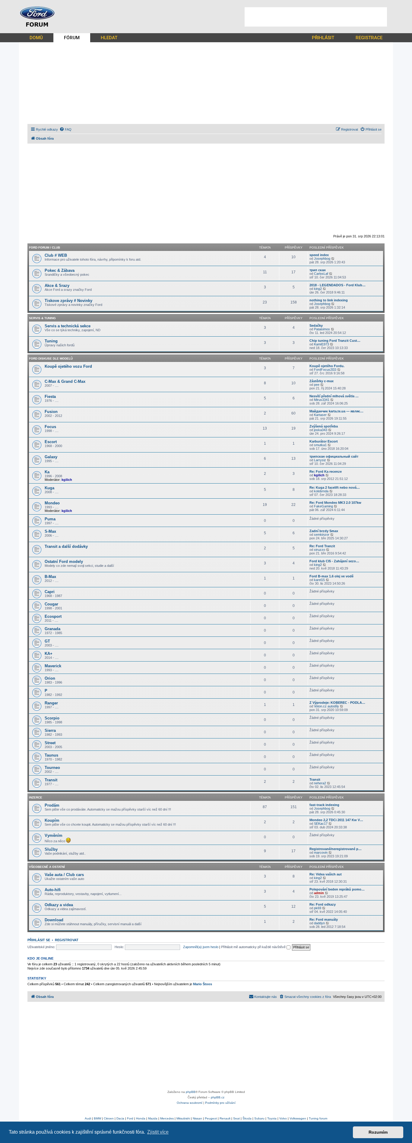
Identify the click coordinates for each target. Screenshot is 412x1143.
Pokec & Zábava (59, 270)
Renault (225, 1118)
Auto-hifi (53, 889)
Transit (51, 780)
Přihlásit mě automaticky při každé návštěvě (254, 947)
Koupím (52, 820)
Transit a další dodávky (66, 546)
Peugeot (211, 1118)
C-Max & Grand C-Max (65, 381)
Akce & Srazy (57, 285)
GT (47, 641)
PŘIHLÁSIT (323, 37)
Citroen (109, 1118)
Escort (51, 442)
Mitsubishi (183, 1118)
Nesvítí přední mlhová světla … (334, 396)
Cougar (51, 604)
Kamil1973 (321, 344)
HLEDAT (109, 37)
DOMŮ (36, 37)
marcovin (321, 852)
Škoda (247, 1118)
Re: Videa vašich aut (325, 874)
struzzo (319, 549)
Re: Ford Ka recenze (325, 471)
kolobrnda (321, 491)
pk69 (317, 908)
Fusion (51, 411)
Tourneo (52, 767)
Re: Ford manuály (323, 919)
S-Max (50, 531)
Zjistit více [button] (158, 1132)
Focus (50, 426)
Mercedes (167, 1118)
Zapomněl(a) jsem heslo (200, 947)
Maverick (53, 666)
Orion (50, 678)
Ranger (51, 703)
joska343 (320, 430)
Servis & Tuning (42, 318)
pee (316, 384)
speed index (319, 255)
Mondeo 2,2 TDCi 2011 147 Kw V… (336, 820)
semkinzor (321, 534)
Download (54, 920)
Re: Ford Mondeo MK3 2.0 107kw (335, 502)
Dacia (120, 1118)
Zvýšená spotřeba (323, 426)
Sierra (50, 730)
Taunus (51, 755)
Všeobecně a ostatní (47, 866)
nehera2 (320, 783)
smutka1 (320, 445)
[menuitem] (65, 129)
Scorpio (52, 718)
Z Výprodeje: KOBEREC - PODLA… (337, 702)
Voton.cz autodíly (326, 706)
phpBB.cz (217, 1097)
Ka (47, 472)
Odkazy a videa (59, 905)
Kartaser (320, 415)
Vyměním (53, 835)
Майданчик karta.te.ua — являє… (336, 411)
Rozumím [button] (378, 1132)
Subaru (259, 1118)
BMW (97, 1118)
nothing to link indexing (328, 300)
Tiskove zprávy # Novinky (68, 300)
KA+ (48, 653)
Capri (50, 591)
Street (50, 743)
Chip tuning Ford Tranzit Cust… (334, 340)
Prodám (52, 805)
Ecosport (53, 616)
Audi (88, 1118)
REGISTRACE (369, 37)
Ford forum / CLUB (44, 247)
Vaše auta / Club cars (64, 874)
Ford (130, 1118)
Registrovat (66, 940)
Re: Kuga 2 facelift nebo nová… (334, 487)
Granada (52, 629)
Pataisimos (322, 329)
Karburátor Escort (323, 441)
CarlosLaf (321, 273)
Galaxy (51, 457)
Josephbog (322, 258)
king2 (318, 289)
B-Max (50, 576)
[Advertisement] (315, 17)
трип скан (317, 270)
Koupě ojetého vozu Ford (68, 366)
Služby (51, 849)
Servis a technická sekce (67, 326)
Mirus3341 (321, 400)
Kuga (49, 488)
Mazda (152, 1118)
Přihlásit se (38, 940)
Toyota (272, 1118)
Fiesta (50, 396)
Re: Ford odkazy (322, 904)
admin (319, 893)
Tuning (51, 341)
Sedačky (316, 325)
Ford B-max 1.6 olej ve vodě (331, 576)
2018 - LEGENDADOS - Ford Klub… (337, 285)
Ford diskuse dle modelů (51, 358)
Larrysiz (320, 460)
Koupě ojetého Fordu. (326, 366)
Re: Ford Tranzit (322, 546)
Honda (140, 1118)
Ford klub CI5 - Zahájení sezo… (334, 561)
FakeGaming (323, 506)
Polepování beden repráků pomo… (337, 889)
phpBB (190, 1092)
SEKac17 (321, 823)
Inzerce (35, 797)
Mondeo (52, 503)
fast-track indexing (324, 805)
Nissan (197, 1118)
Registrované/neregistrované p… (335, 849)
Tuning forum (318, 1118)
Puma (50, 519)
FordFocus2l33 (325, 369)
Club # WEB (56, 255)
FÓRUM (72, 37)
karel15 (319, 580)
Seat (236, 1118)
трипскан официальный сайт (333, 456)
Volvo (283, 1118)
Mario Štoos (202, 984)
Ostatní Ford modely (64, 561)
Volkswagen (298, 1118)
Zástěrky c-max (321, 381)
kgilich (67, 479)
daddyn (319, 923)
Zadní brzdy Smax (323, 531)
